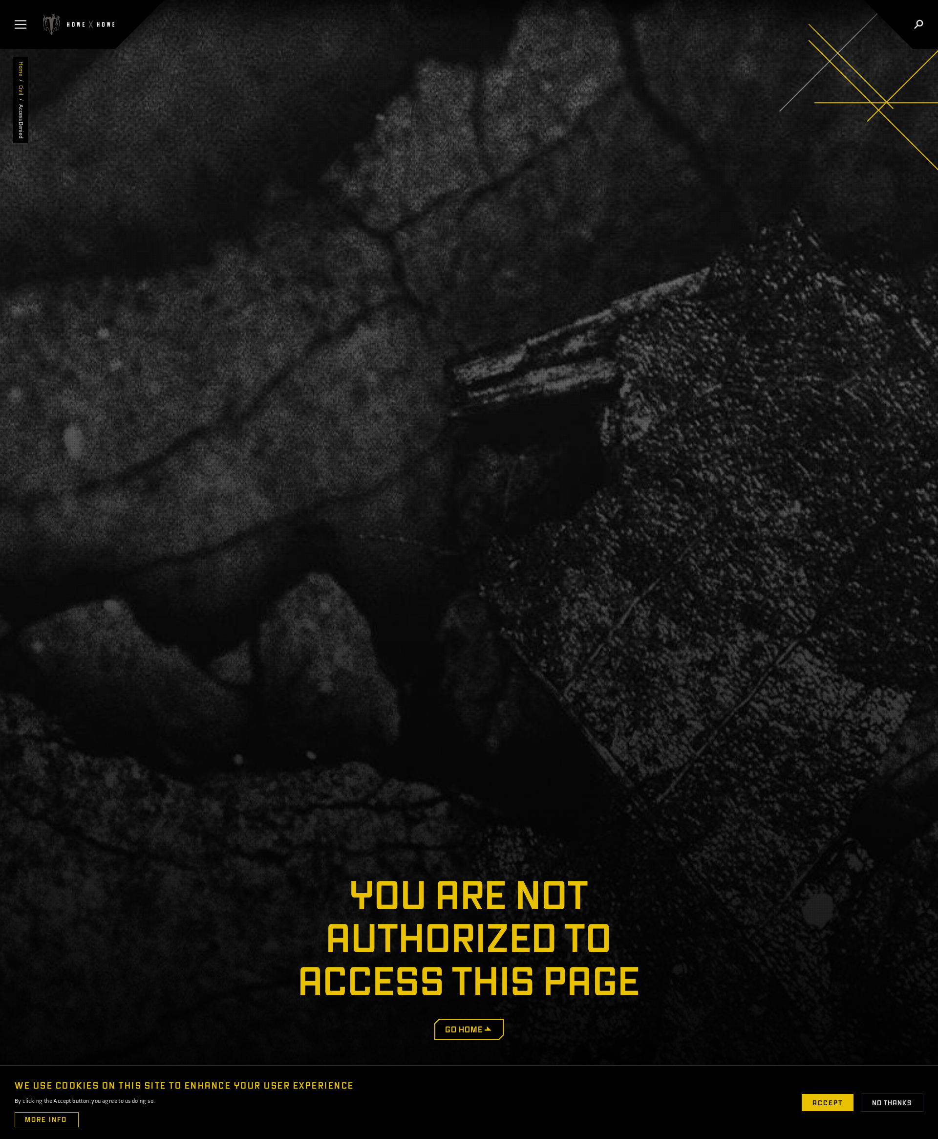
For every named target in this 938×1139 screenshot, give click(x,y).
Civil (20, 90)
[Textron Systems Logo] (77, 24)
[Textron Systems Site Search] (918, 24)
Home (20, 69)
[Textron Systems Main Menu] (22, 24)
